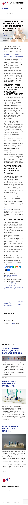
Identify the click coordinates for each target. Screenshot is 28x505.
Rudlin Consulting (17, 3)
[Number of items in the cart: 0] (21, 8)
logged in (13, 323)
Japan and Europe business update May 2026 (10, 428)
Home (4, 34)
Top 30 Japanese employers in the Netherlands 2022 (9, 303)
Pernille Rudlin (12, 286)
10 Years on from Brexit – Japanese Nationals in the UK (12, 350)
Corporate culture (7, 35)
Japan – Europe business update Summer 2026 (10, 383)
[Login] (24, 8)
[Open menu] (14, 17)
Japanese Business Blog (14, 34)
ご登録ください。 (14, 283)
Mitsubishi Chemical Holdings (11, 54)
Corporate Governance (18, 287)
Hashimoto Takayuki (9, 49)
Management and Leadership (11, 289)
